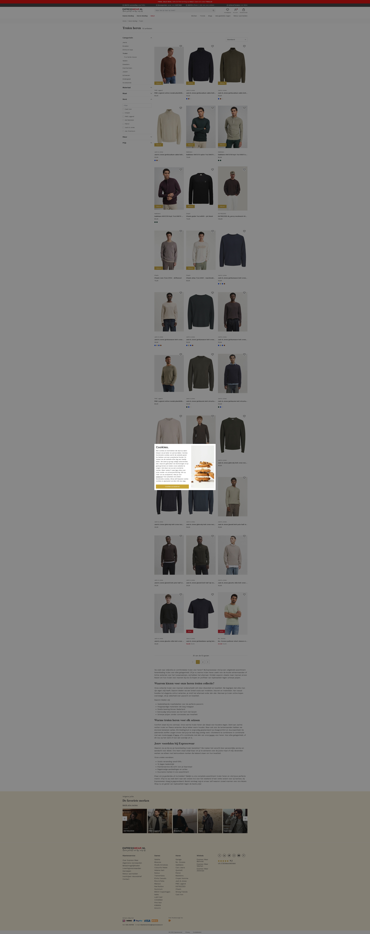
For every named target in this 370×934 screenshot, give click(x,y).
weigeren (159, 477)
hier (176, 470)
